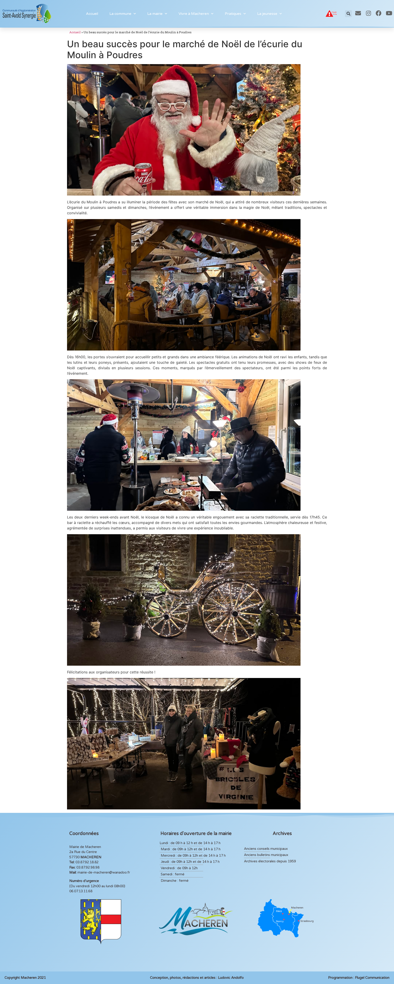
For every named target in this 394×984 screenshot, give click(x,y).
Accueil (92, 13)
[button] (348, 13)
